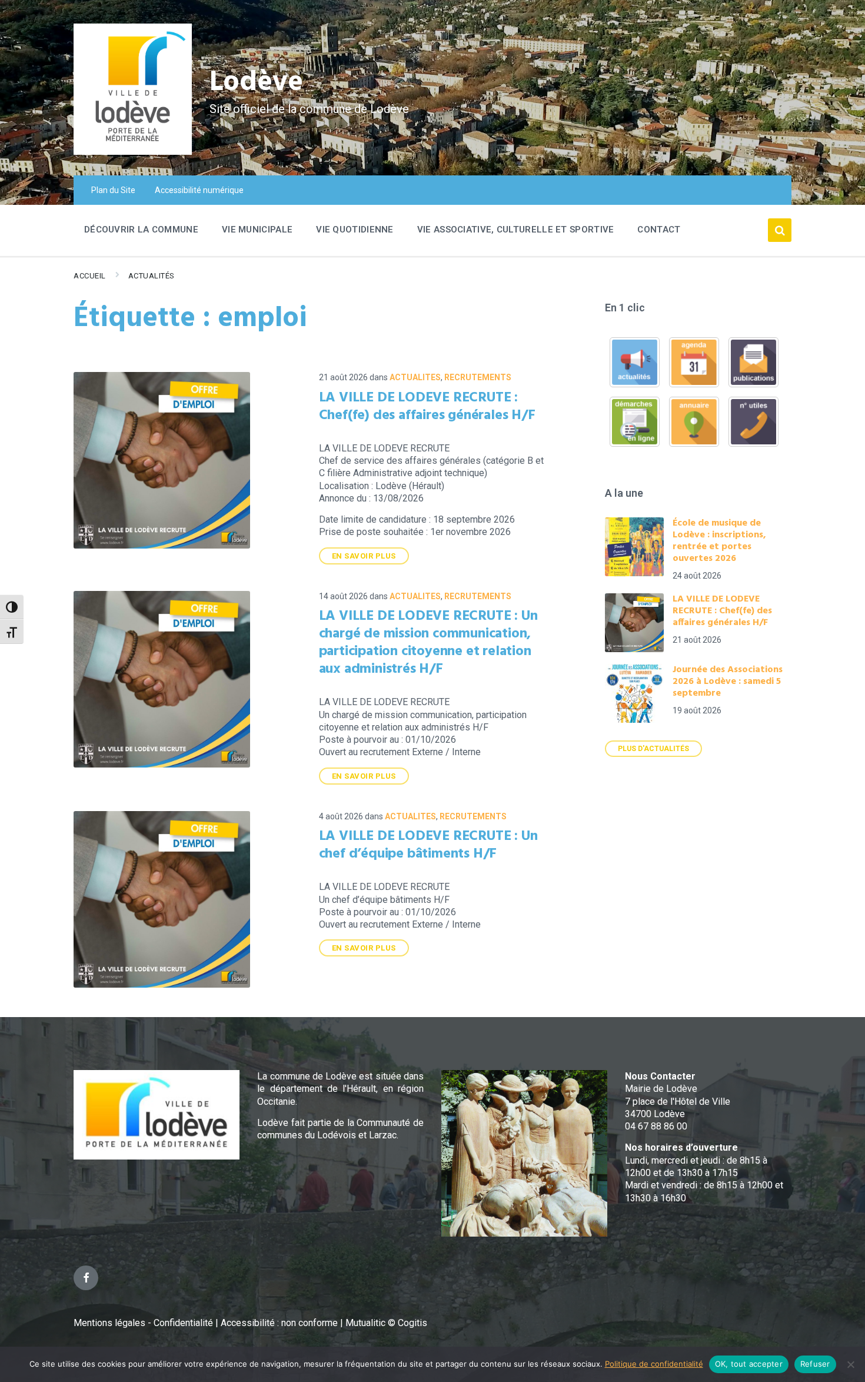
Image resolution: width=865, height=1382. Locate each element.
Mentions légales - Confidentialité (143, 1322)
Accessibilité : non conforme (280, 1322)
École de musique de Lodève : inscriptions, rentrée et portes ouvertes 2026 (719, 541)
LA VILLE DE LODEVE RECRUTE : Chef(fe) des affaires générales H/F (427, 407)
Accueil (90, 275)
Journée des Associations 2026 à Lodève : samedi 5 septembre (728, 681)
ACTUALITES (415, 377)
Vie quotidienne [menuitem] (355, 229)
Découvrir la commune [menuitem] (141, 229)
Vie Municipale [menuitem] (257, 229)
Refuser (815, 1363)
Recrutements (477, 377)
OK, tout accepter (749, 1363)
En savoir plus (364, 556)
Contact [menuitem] (658, 229)
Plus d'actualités (653, 749)
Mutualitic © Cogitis (386, 1322)
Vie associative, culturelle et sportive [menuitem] (515, 229)
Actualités (151, 275)
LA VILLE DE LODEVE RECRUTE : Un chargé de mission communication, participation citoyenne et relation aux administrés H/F (428, 642)
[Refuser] (850, 1364)
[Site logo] (133, 151)
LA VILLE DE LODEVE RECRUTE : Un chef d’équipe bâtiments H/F (428, 845)
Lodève (256, 82)
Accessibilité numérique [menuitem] (199, 190)
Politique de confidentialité (654, 1363)
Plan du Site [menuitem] (113, 190)
